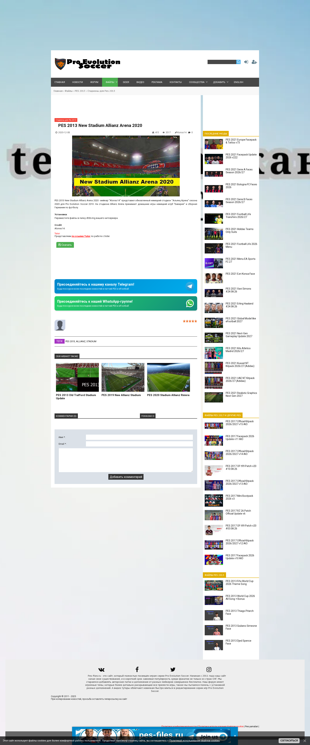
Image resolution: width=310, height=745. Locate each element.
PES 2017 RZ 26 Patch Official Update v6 (238, 512)
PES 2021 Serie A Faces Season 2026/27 (239, 171)
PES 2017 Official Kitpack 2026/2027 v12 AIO (240, 542)
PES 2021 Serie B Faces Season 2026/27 (239, 201)
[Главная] (87, 69)
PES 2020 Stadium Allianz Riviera (168, 395)
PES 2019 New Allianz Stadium (121, 395)
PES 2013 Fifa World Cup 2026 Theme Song (239, 582)
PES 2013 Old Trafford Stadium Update (76, 397)
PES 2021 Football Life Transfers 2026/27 (238, 215)
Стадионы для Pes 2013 (101, 90)
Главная (58, 90)
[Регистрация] (254, 62)
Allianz (80, 341)
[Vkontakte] (101, 670)
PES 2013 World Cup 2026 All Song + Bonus (240, 597)
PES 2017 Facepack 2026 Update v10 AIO (240, 557)
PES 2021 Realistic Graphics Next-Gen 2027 (241, 394)
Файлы (69, 90)
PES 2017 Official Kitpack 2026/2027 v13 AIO (240, 482)
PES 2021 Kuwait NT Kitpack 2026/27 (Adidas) (240, 364)
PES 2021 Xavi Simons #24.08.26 (238, 290)
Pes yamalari (251, 726)
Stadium (91, 341)
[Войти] (245, 62)
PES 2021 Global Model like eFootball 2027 (241, 320)
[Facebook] (137, 670)
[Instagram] (209, 670)
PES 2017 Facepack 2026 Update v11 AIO (240, 438)
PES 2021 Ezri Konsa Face (240, 273)
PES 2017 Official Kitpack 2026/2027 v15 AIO (240, 423)
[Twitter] (173, 670)
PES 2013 (80, 90)
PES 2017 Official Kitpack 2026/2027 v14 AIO (240, 452)
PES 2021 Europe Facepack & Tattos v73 (241, 141)
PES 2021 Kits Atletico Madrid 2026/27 (238, 350)
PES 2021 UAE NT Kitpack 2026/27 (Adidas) (240, 379)
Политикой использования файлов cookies (194, 740)
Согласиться (289, 740)
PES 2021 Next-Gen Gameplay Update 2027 (239, 335)
